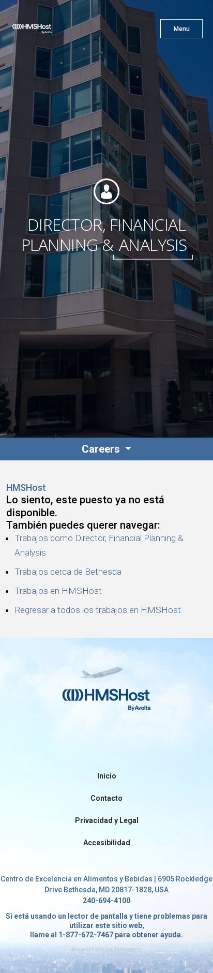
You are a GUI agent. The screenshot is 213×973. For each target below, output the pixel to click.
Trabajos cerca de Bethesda (67, 571)
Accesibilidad (106, 843)
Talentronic (128, 949)
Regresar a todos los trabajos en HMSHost (97, 610)
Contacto (106, 798)
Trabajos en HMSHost (58, 591)
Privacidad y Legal (107, 820)
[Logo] (50, 31)
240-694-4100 (106, 900)
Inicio (106, 776)
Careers (102, 449)
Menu (182, 29)
